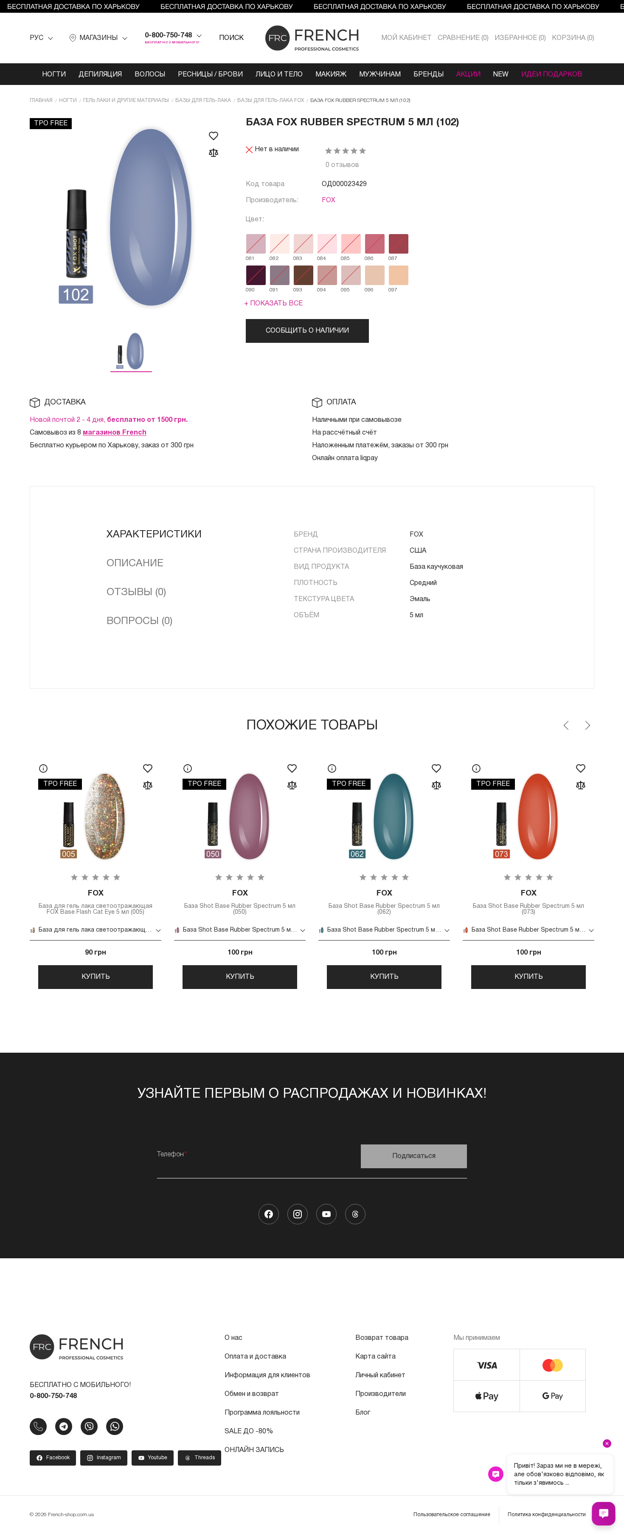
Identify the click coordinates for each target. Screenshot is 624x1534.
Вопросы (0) (139, 621)
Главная (41, 100)
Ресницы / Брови (210, 75)
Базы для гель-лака (203, 100)
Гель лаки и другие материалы (126, 100)
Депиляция (100, 75)
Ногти (54, 75)
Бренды (428, 75)
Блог (362, 1413)
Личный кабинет (380, 1376)
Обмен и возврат (252, 1394)
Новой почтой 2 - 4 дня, (109, 420)
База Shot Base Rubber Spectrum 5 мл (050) (239, 902)
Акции (468, 75)
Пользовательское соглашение (451, 1514)
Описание (135, 563)
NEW (501, 75)
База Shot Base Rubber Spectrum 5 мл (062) (384, 902)
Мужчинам (380, 75)
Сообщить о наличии (307, 331)
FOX (328, 200)
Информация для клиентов (267, 1376)
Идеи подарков (551, 75)
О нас (233, 1338)
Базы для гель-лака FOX (270, 100)
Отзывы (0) (136, 592)
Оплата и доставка (255, 1357)
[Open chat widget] (604, 1514)
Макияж (330, 75)
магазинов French (114, 433)
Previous (567, 725)
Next (587, 725)
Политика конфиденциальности (547, 1514)
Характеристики (154, 535)
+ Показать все (273, 304)
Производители (380, 1394)
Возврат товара (381, 1338)
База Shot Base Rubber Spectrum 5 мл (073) (528, 902)
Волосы (150, 75)
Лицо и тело (279, 75)
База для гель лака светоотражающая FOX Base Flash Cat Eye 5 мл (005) (95, 902)
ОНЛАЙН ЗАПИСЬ (254, 1450)
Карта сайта (375, 1357)
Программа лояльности (262, 1413)
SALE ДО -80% (249, 1432)
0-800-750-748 (168, 36)
